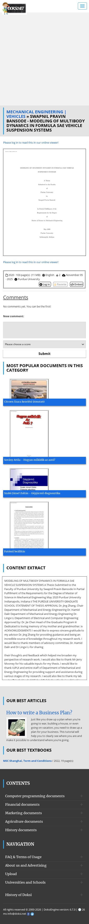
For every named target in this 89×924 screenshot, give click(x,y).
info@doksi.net (16, 914)
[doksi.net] (14, 8)
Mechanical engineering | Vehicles (36, 114)
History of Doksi (18, 895)
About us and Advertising (26, 865)
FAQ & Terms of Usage (23, 857)
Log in (46, 284)
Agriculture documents (24, 821)
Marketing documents (23, 813)
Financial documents (22, 804)
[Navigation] (82, 6)
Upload (11, 874)
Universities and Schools (25, 882)
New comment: (13, 316)
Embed (78, 284)
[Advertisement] (44, 59)
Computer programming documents (35, 796)
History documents (21, 830)
